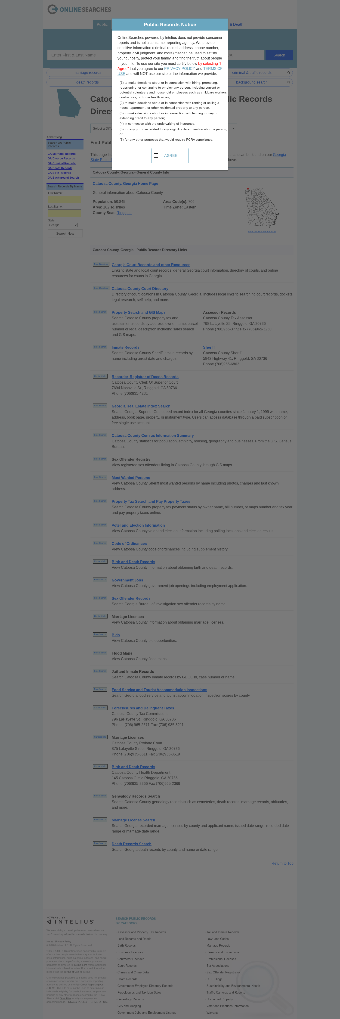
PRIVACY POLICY (179, 69)
